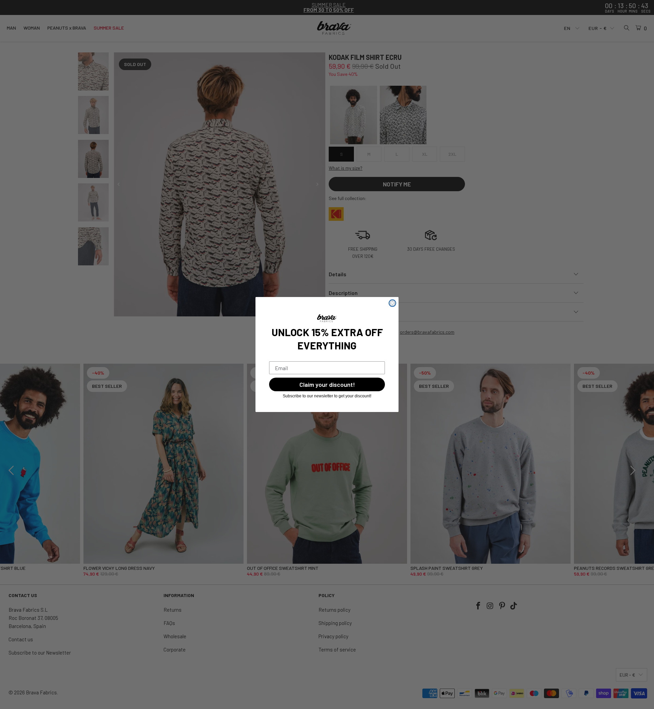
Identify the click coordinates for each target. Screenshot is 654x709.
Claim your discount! (327, 384)
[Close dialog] (392, 303)
